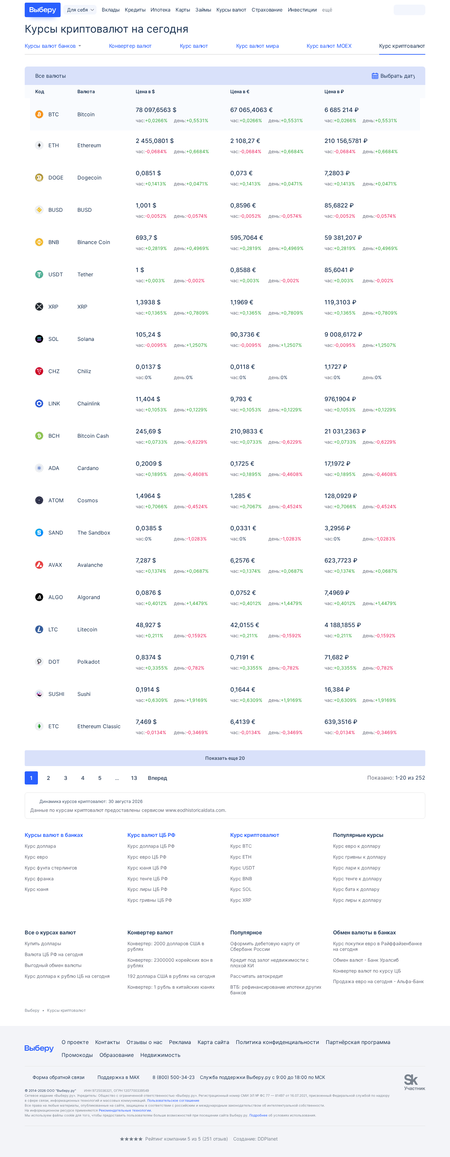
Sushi (84, 694)
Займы (203, 10)
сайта (221, 1042)
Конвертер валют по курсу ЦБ (367, 971)
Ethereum (89, 145)
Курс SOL (241, 889)
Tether (85, 274)
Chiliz (84, 371)
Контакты (107, 1042)
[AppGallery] (412, 1139)
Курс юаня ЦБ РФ (147, 867)
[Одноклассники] (40, 1139)
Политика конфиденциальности (277, 1042)
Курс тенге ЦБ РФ (147, 878)
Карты (183, 10)
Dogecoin (89, 177)
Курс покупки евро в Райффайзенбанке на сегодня (377, 946)
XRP (82, 306)
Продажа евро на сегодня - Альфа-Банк (378, 981)
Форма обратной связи (58, 1077)
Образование (116, 1055)
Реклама (180, 1042)
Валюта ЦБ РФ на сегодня (54, 954)
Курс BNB (241, 878)
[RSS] (80, 1139)
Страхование (267, 10)
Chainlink (88, 403)
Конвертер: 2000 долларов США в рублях (165, 946)
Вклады (111, 10)
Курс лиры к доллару (357, 900)
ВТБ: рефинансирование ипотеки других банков (276, 989)
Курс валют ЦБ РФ (151, 835)
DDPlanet (268, 1139)
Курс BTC (241, 846)
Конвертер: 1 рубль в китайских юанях (171, 987)
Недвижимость (160, 1055)
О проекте (75, 1042)
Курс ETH (240, 857)
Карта (205, 1042)
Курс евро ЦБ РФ (146, 857)
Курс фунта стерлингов (51, 867)
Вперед (157, 778)
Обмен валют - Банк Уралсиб (366, 960)
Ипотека (160, 10)
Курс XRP (240, 900)
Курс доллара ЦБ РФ (151, 846)
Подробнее (258, 1115)
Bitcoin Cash (93, 435)
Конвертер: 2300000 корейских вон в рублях (170, 962)
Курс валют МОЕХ (329, 45)
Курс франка (39, 878)
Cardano (88, 468)
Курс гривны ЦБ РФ (149, 900)
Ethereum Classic (99, 726)
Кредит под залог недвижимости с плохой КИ (269, 962)
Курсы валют (231, 10)
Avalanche (90, 565)
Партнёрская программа (358, 1042)
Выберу (32, 1010)
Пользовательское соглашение (173, 1100)
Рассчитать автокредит (256, 976)
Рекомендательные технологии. (125, 1110)
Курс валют (194, 45)
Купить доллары (43, 943)
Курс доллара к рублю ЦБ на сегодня (67, 976)
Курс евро (36, 857)
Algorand (88, 597)
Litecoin (87, 629)
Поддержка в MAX (118, 1077)
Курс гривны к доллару (359, 857)
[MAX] (53, 1139)
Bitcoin (86, 114)
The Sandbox (93, 532)
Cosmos (87, 500)
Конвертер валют (130, 45)
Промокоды (77, 1055)
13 (134, 778)
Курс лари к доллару (356, 867)
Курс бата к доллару (356, 889)
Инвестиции (302, 10)
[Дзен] (67, 1139)
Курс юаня (36, 889)
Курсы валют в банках (54, 835)
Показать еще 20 (225, 758)
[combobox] (53, 46)
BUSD (84, 210)
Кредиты (135, 10)
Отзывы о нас (144, 1042)
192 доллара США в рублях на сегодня (171, 976)
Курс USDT (242, 867)
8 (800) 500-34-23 (174, 1077)
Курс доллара (40, 846)
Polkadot (88, 661)
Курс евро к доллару (356, 846)
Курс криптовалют (402, 45)
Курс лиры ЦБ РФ (147, 889)
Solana (85, 339)
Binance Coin (93, 242)
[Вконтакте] (27, 1139)
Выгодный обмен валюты (53, 965)
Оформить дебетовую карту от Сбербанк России (265, 946)
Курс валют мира (257, 45)
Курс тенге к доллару (357, 878)
